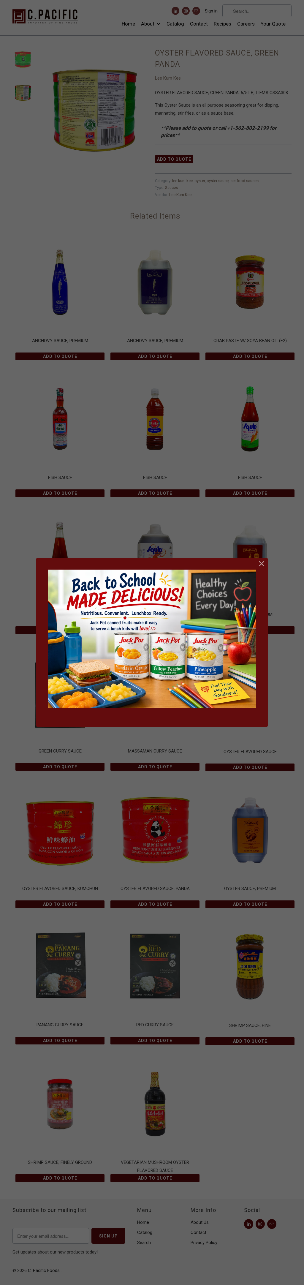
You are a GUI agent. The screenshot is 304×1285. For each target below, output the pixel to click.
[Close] (261, 564)
